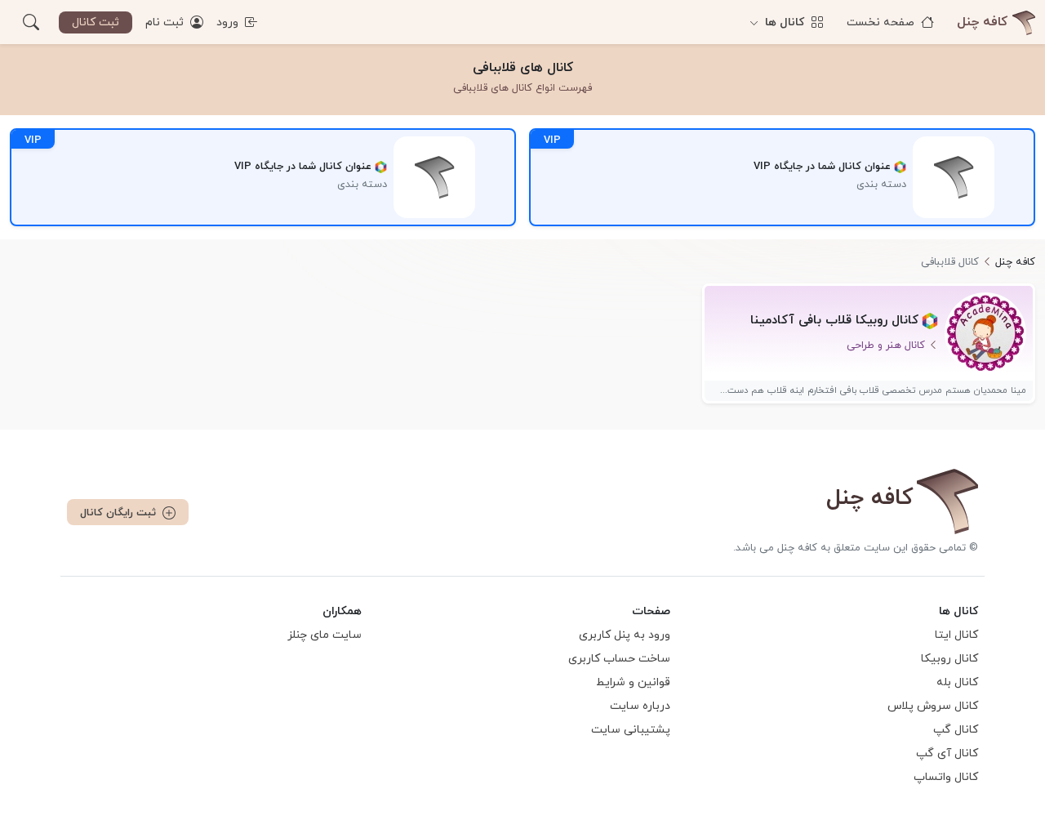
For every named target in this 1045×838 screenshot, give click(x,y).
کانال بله (957, 682)
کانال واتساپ (946, 777)
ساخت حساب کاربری (619, 658)
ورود (229, 22)
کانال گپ (955, 730)
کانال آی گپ (947, 753)
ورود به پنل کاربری (624, 635)
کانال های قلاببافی (523, 68)
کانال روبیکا (949, 658)
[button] (31, 22)
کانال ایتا (956, 635)
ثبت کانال (95, 22)
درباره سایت (640, 706)
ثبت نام (166, 22)
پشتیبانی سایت (630, 730)
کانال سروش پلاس (932, 706)
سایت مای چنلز (324, 635)
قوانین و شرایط (633, 682)
